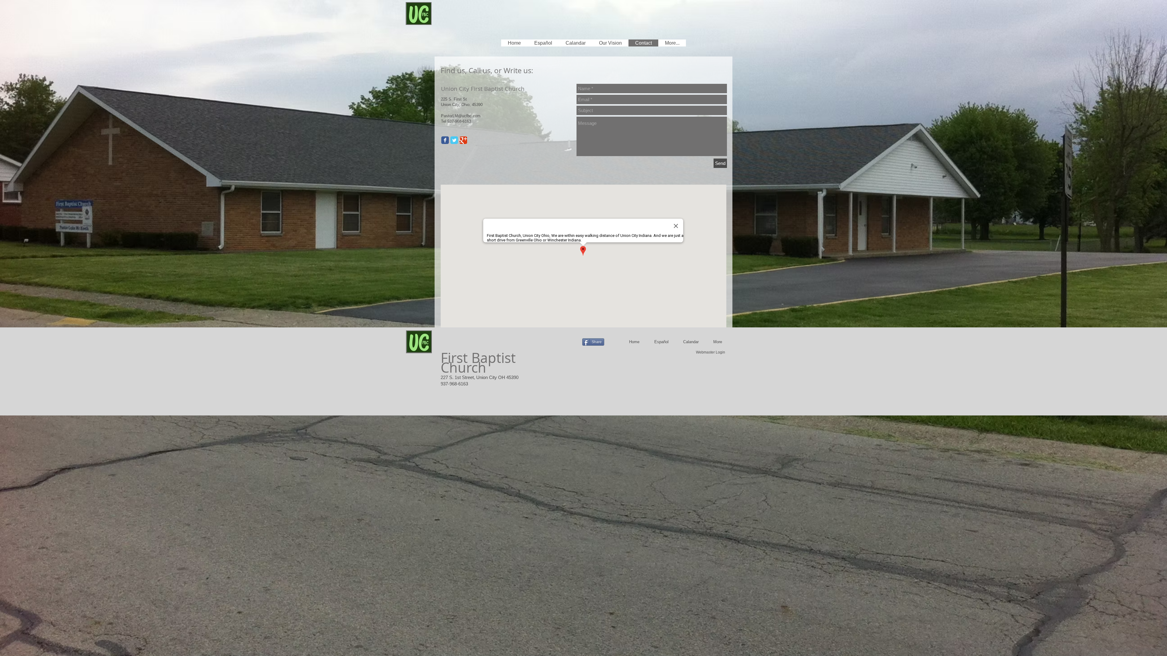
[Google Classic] (463, 140)
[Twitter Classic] (454, 140)
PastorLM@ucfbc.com (460, 116)
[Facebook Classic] (445, 140)
